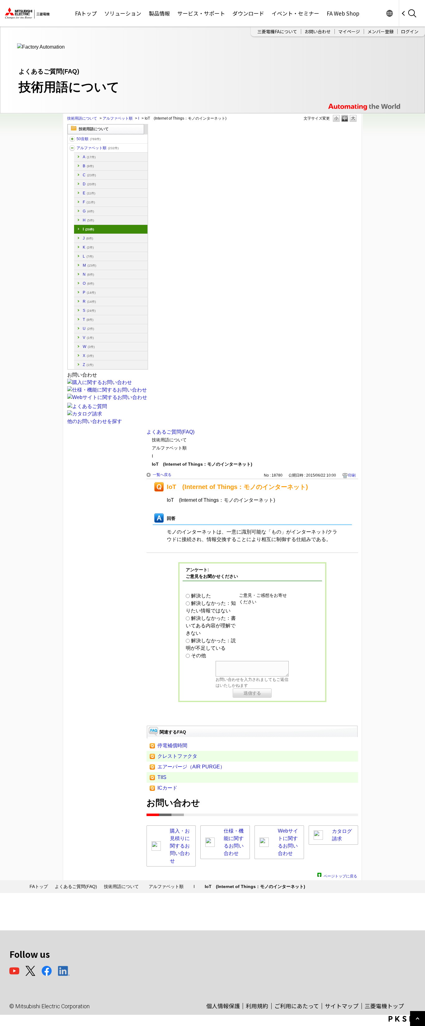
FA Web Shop (343, 13)
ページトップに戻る (340, 875)
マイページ (349, 31)
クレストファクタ (177, 756)
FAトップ (86, 13)
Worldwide (389, 13)
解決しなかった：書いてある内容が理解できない (211, 625)
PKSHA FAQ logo (405, 1019)
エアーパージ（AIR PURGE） (191, 766)
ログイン (409, 31)
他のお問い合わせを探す (94, 421)
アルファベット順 (118, 118)
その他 (198, 655)
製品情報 (159, 13)
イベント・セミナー (295, 13)
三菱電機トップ (384, 1006)
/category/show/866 (72, 139)
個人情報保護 (223, 1006)
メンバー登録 (380, 31)
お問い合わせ (318, 31)
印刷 (352, 475)
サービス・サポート (201, 13)
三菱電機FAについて (277, 31)
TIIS (161, 777)
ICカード (167, 788)
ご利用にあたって (296, 1006)
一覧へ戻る (162, 475)
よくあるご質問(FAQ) (170, 432)
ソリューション (122, 13)
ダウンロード (248, 13)
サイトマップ (341, 1006)
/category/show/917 (72, 148)
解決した (201, 595)
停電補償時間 (172, 745)
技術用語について (82, 118)
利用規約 (257, 1006)
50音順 (88, 139)
